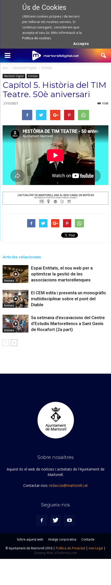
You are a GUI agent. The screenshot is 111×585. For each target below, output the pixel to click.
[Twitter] (55, 520)
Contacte (87, 539)
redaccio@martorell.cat (68, 485)
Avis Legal (96, 548)
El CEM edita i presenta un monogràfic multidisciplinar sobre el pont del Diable (68, 298)
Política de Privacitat (70, 548)
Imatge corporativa (62, 539)
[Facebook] (41, 520)
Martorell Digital (14, 76)
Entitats (33, 76)
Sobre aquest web (30, 539)
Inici (5, 68)
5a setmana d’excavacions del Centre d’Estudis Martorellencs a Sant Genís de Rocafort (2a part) (68, 323)
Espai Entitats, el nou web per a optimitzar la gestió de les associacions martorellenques (62, 273)
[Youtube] (69, 520)
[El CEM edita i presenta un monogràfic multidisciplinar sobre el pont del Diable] (15, 299)
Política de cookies (36, 38)
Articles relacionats (22, 257)
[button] (104, 56)
